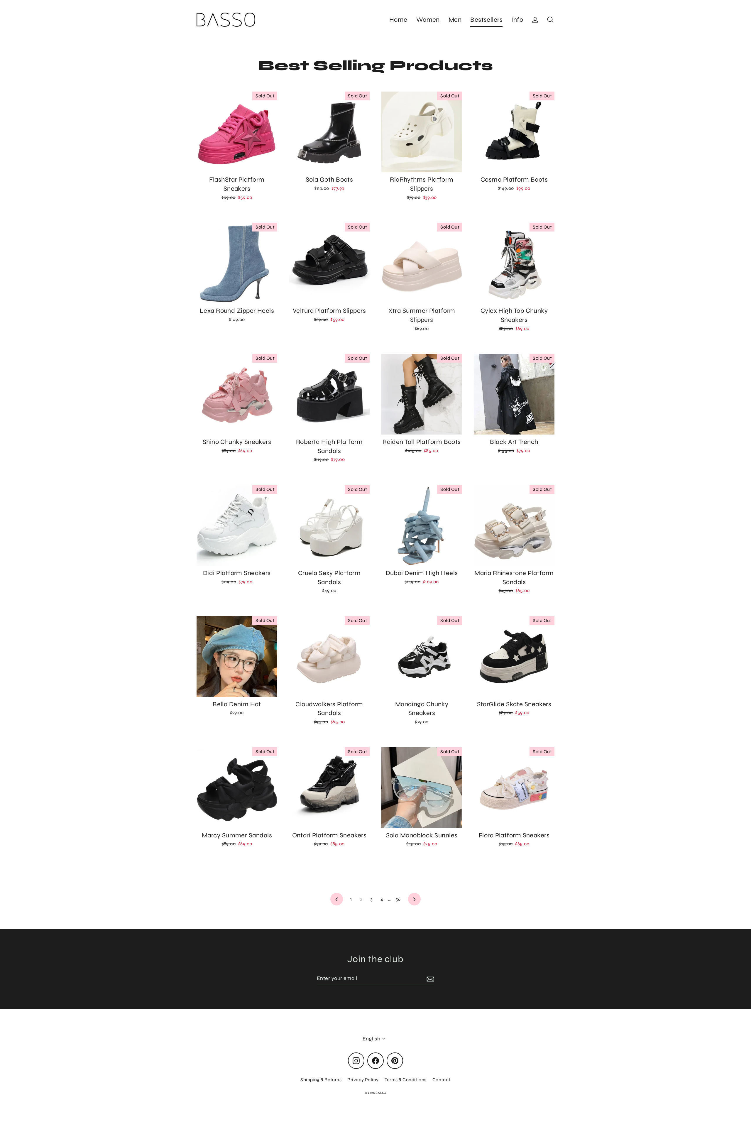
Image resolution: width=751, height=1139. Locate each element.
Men (455, 19)
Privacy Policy (362, 1079)
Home (398, 19)
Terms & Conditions (406, 1079)
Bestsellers (486, 19)
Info (517, 19)
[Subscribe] (429, 978)
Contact (441, 1079)
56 (398, 899)
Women (428, 19)
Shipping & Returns (320, 1079)
